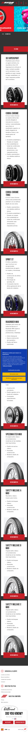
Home (3, 34)
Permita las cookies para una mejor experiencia (14, 379)
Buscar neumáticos (5, 677)
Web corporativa (4, 702)
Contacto (3, 681)
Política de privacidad (5, 692)
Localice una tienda (5, 674)
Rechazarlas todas (14, 374)
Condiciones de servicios (6, 689)
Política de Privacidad (7, 365)
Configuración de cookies (14, 370)
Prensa (2, 699)
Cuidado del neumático (6, 679)
